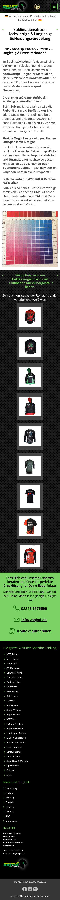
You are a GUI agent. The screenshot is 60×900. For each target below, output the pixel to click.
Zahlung (10, 797)
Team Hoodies (13, 747)
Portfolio (10, 802)
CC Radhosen (13, 668)
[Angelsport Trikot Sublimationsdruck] (30, 316)
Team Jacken (13, 756)
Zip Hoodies (12, 765)
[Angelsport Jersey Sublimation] (30, 346)
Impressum (11, 821)
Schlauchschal (13, 752)
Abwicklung (11, 788)
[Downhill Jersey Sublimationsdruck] (30, 466)
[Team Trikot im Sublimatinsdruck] (30, 556)
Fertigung (10, 793)
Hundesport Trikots (16, 733)
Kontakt (9, 811)
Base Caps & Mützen (17, 761)
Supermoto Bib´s (14, 728)
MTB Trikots (12, 654)
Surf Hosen (12, 705)
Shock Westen (13, 710)
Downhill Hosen (14, 677)
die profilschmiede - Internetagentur (31, 896)
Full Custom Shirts (15, 742)
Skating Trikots (13, 682)
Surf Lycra (11, 700)
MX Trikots (11, 719)
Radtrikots (11, 663)
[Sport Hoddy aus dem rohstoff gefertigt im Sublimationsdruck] (30, 406)
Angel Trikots (13, 714)
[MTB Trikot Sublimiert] (30, 496)
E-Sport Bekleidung (16, 738)
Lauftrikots (11, 686)
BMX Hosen (12, 696)
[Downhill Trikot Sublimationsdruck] (30, 436)
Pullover (10, 770)
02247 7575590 (16, 850)
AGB (8, 816)
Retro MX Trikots (14, 724)
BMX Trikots (12, 691)
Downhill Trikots (14, 672)
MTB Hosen (12, 659)
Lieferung (10, 807)
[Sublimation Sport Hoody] (30, 376)
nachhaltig (47, 16)
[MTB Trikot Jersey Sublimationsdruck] (30, 526)
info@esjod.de (18, 853)
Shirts (9, 775)
